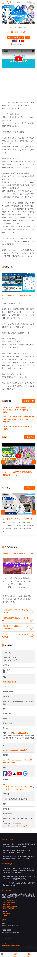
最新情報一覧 (29, 401)
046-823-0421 (6, 939)
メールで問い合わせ (16, 37)
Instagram (6, 913)
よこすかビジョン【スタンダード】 (18, 518)
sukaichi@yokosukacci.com (11, 945)
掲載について (6, 904)
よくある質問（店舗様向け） (11, 906)
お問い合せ (5, 920)
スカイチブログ (7, 864)
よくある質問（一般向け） (10, 902)
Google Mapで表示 (20, 733)
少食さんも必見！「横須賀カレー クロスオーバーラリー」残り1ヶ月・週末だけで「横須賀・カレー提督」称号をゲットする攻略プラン (19, 870)
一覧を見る (29, 437)
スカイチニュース (7, 839)
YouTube (5, 915)
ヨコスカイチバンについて (10, 900)
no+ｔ (5, 784)
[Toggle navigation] (34, 3)
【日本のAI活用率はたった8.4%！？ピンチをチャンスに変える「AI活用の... (18, 409)
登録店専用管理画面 (8, 908)
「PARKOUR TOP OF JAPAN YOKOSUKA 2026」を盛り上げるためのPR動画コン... (18, 419)
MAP (27, 37)
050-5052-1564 (9, 682)
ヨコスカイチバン (7, 890)
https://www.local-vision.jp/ (15, 750)
